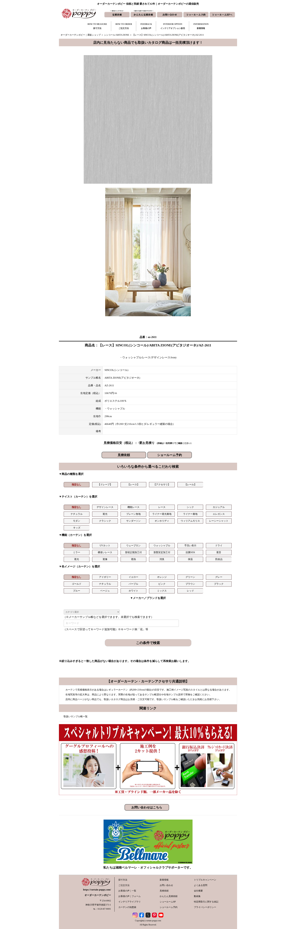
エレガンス (219, 514)
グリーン (190, 577)
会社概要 (198, 890)
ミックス (162, 590)
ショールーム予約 (169, 455)
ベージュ (105, 590)
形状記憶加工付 (133, 552)
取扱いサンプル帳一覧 (76, 716)
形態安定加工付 (161, 552)
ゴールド (76, 584)
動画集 (197, 896)
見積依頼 (124, 455)
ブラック (219, 584)
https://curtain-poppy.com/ (97, 889)
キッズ (76, 527)
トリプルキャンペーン (205, 879)
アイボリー (105, 577)
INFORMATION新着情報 (201, 26)
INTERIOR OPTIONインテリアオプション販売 (172, 26)
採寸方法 (122, 879)
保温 (190, 559)
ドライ (218, 545)
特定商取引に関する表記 (206, 901)
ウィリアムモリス (190, 521)
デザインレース (105, 507)
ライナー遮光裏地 (161, 514)
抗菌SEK (190, 552)
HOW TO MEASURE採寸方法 (97, 26)
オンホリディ (162, 521)
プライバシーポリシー (205, 907)
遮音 (218, 552)
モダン (76, 521)
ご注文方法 (124, 885)
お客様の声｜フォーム (129, 896)
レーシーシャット (218, 521)
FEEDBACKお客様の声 (146, 26)
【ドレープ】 (105, 484)
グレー (218, 577)
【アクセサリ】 (161, 484)
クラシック (105, 521)
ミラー (76, 552)
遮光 (105, 514)
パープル (133, 584)
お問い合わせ (166, 885)
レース (161, 507)
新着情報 (164, 879)
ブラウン (190, 584)
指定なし (76, 484)
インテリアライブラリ (129, 901)
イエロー (133, 577)
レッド (190, 590)
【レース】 (133, 484)
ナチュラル (77, 514)
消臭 (161, 559)
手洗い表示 (190, 545)
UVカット (105, 545)
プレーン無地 (133, 514)
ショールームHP (168, 901)
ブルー (76, 590)
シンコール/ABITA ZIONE (116, 35)
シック (190, 507)
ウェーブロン (133, 545)
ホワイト (133, 590)
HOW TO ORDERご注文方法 (123, 26)
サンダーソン (133, 521)
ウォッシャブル (161, 545)
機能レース (133, 507)
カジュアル (219, 507)
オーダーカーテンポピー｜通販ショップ (81, 35)
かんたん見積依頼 (168, 896)
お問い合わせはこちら (146, 807)
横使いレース (105, 552)
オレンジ (162, 577)
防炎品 (219, 559)
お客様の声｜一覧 (127, 890)
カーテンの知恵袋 (127, 907)
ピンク (161, 584)
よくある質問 (200, 885)
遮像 (105, 559)
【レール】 (190, 484)
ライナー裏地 (190, 514)
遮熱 (133, 559)
